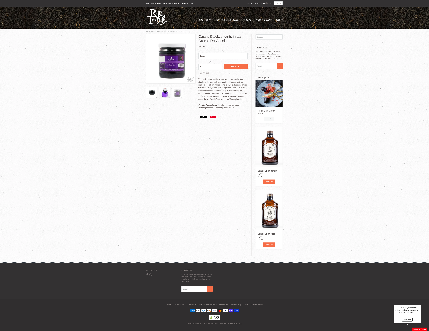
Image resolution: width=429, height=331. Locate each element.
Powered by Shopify (236, 323)
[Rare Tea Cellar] (157, 24)
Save (214, 117)
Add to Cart (235, 66)
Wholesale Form (257, 305)
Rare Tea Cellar (196, 323)
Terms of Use (223, 305)
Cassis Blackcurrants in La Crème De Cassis (167, 31)
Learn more (407, 319)
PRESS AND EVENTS (264, 20)
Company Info (179, 305)
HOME (200, 20)
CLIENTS (279, 20)
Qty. (210, 62)
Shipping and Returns (207, 305)
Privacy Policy (236, 305)
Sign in (249, 3)
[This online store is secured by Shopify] (214, 319)
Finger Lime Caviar (266, 111)
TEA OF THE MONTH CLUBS (227, 20)
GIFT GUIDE (246, 20)
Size (223, 51)
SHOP (208, 20)
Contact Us (192, 305)
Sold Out (269, 119)
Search (168, 305)
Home (148, 31)
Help (246, 305)
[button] (410, 329)
